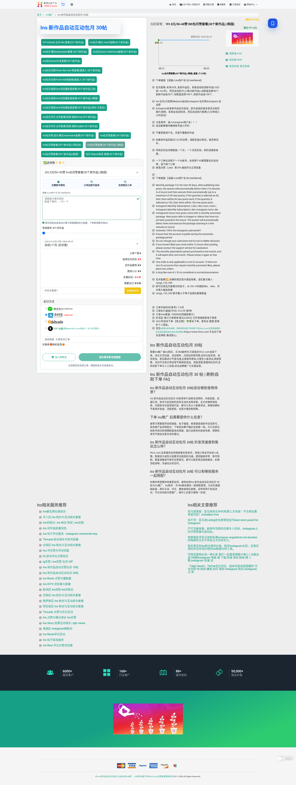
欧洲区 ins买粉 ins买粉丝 (58, 589)
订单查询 (236, 4)
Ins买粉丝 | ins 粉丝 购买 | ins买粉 (63, 522)
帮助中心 (251, 4)
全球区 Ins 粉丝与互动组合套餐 (62, 545)
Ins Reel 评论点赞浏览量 (58, 645)
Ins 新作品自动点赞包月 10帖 (60, 567)
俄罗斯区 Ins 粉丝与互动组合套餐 (63, 600)
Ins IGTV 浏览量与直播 (57, 584)
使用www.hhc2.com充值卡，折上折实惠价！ (82, 329)
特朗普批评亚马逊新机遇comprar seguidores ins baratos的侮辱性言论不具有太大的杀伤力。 (222, 539)
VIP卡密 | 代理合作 (191, 4)
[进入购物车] (62, 4)
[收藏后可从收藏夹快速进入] (273, 23)
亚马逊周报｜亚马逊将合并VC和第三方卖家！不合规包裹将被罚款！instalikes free (222, 513)
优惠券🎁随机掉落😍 (53, 344)
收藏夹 (222, 4)
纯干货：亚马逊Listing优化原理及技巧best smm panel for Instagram (223, 521)
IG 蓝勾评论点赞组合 (55, 556)
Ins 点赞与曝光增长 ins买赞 (59, 617)
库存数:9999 (235, 59)
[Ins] (47, 4)
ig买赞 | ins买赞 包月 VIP (58, 561)
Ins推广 (50, 14)
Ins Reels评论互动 (54, 634)
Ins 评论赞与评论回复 (56, 550)
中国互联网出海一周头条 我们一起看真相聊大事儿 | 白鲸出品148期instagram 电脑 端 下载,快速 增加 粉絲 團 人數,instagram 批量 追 (223, 557)
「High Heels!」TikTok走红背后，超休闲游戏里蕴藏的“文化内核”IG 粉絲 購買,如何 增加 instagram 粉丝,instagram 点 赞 (223, 569)
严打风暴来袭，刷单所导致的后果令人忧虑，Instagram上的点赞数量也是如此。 (223, 530)
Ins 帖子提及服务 (53, 640)
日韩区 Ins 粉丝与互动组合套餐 (62, 595)
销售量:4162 (235, 53)
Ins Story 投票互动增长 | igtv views (64, 623)
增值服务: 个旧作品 (53, 228)
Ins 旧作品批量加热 (54, 528)
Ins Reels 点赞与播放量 (57, 578)
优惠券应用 (133, 290)
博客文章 (209, 4)
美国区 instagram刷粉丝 (57, 628)
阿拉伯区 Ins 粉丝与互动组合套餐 (63, 606)
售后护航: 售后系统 (239, 66)
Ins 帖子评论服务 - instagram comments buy (70, 533)
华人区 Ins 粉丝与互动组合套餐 (62, 517)
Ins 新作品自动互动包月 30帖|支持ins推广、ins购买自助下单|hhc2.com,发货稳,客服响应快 (135, 776)
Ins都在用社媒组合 (54, 511)
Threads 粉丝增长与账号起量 (60, 539)
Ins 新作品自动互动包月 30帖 (60, 572)
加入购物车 (60, 357)
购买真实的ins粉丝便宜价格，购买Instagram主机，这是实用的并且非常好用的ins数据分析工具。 (223, 547)
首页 (174, 4)
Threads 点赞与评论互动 (58, 612)
